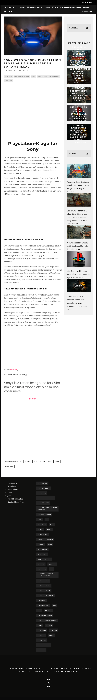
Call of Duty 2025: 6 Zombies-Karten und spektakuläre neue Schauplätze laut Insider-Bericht (79, 130)
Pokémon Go (43, 605)
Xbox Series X (43, 645)
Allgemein (8, 76)
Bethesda (42, 493)
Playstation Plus (45, 595)
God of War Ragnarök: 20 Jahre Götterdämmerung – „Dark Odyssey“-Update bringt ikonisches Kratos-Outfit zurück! (81, 74)
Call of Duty (43, 503)
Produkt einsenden (15, 499)
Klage (27, 461)
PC (52, 569)
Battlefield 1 (44, 488)
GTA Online (42, 534)
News (22, 7)
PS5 (39, 610)
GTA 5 (40, 529)
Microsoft (42, 549)
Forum (9, 12)
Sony (57, 461)
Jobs (9, 495)
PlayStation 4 (44, 586)
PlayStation (42, 76)
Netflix (41, 564)
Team (9, 492)
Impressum (12, 483)
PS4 (54, 605)
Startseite (12, 7)
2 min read (8, 80)
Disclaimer (11, 486)
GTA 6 (49, 529)
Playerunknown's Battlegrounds (45, 575)
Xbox (51, 635)
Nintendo (42, 569)
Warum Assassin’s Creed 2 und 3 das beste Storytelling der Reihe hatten (79, 93)
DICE (39, 519)
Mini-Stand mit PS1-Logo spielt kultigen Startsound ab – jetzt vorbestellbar (79, 112)
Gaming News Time (15, 502)
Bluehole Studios (46, 498)
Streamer (42, 630)
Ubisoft (41, 635)
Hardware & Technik (39, 7)
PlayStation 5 (44, 591)
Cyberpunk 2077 (44, 515)
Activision (42, 483)
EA (47, 519)
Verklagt (9, 466)
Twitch (54, 630)
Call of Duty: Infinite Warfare (47, 509)
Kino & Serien (61, 7)
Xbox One (42, 640)
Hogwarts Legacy (45, 539)
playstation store (42, 461)
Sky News (13, 369)
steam (49, 625)
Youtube (41, 650)
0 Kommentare (54, 76)
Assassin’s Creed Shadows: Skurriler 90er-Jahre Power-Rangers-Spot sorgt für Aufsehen (79, 56)
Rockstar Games (45, 615)
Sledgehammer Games (47, 620)
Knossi (41, 544)
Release (48, 610)
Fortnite (42, 524)
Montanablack (44, 559)
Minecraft (42, 554)
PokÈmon (42, 600)
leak (50, 544)
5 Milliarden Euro (13, 461)
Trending (88, 12)
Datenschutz (12, 489)
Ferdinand (8, 70)
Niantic (52, 564)
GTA (52, 524)
